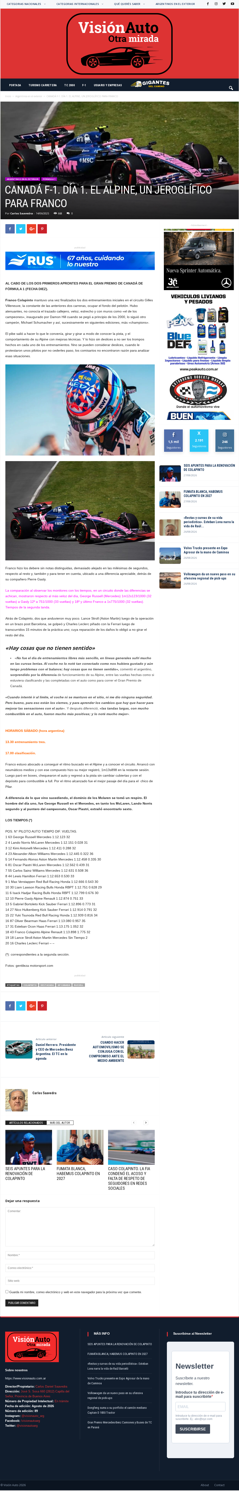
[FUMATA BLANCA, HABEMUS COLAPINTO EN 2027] (80, 1147)
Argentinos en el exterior (175, 4)
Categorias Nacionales (24, 4)
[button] (231, 86)
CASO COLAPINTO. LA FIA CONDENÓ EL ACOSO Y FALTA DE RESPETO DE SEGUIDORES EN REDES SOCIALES (129, 1178)
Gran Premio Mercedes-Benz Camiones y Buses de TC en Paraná (120, 1425)
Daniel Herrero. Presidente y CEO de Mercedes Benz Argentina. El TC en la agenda (56, 1052)
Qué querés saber (127, 4)
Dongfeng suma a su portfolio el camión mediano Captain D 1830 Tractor (117, 1410)
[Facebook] (207, 4)
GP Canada (64, 985)
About (205, 1485)
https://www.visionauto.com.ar (25, 1378)
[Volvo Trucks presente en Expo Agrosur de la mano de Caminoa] (170, 556)
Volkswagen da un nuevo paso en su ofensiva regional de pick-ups (209, 576)
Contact (219, 1485)
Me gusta (173, 431)
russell (78, 985)
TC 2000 (69, 85)
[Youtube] (232, 4)
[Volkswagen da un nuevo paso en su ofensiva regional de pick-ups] (170, 580)
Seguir (225, 431)
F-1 (84, 85)
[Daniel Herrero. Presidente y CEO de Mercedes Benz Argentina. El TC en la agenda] (18, 1049)
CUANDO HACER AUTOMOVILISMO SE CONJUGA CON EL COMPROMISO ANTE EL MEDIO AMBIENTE (106, 1051)
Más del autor (60, 1122)
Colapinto (30, 985)
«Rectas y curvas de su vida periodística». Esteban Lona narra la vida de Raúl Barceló (118, 1366)
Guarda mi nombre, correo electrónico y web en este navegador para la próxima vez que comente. (75, 1292)
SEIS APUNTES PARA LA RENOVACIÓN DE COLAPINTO (25, 1173)
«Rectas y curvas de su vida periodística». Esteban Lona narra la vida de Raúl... (209, 522)
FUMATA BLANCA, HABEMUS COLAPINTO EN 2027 (78, 1173)
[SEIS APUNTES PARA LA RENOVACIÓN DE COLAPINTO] (28, 1147)
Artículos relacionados (26, 1122)
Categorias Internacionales (77, 4)
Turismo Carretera (42, 85)
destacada (47, 985)
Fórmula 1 (49, 179)
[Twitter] (224, 4)
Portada (15, 85)
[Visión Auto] (119, 44)
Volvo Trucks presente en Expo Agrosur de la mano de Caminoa (206, 550)
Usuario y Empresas (108, 85)
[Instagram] (215, 4)
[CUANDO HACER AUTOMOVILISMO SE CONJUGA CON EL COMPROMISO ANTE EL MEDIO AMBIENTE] (141, 1049)
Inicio (8, 96)
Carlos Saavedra (21, 213)
